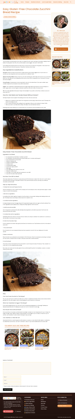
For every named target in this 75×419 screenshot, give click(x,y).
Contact (43, 405)
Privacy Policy (44, 407)
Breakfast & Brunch (35, 2)
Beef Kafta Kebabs (25, 348)
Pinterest (19, 411)
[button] (70, 2)
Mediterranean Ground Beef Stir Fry (11, 348)
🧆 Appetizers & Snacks (29, 412)
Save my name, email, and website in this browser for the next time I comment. (21, 386)
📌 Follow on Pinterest (62, 400)
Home (22, 2)
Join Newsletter (8, 411)
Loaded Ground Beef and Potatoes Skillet (41, 348)
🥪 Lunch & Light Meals (29, 401)
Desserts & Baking (57, 2)
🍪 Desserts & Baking (29, 405)
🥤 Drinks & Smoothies (29, 410)
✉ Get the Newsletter (62, 403)
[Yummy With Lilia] (10, 2)
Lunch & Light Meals (46, 2)
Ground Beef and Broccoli (65, 82)
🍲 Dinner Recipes (28, 403)
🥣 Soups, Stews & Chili (29, 407)
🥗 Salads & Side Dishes (29, 409)
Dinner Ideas (43, 409)
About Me (66, 2)
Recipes (27, 2)
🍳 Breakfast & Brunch (29, 399)
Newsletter (43, 401)
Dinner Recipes (8, 345)
